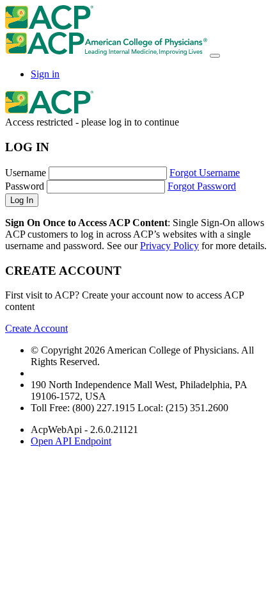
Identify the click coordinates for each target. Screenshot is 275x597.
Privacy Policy (169, 245)
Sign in (45, 74)
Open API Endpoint (71, 441)
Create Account (36, 328)
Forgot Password (202, 186)
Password (24, 186)
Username (25, 172)
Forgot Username (204, 172)
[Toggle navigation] (215, 56)
